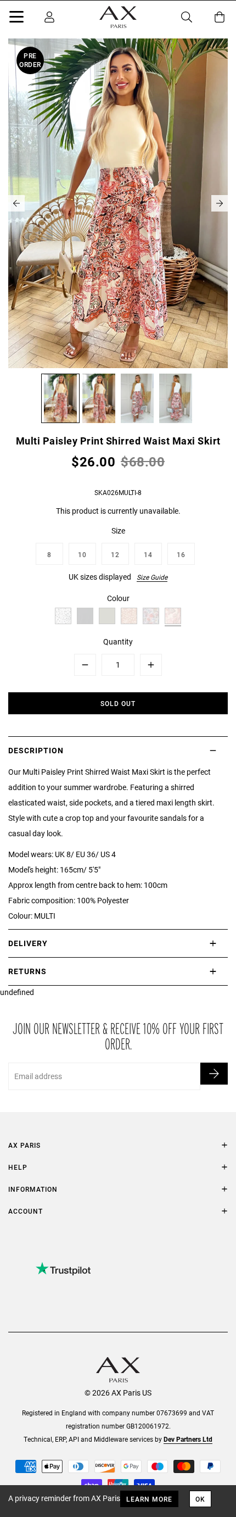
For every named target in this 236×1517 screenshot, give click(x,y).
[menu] (16, 18)
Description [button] (36, 750)
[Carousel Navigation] (118, 203)
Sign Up (214, 1074)
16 (181, 554)
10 (82, 554)
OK (200, 1498)
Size (118, 530)
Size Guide (152, 577)
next (219, 203)
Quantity (118, 641)
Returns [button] (27, 971)
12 (115, 554)
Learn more (149, 1498)
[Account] (49, 17)
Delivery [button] (28, 943)
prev (16, 203)
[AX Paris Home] (118, 17)
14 (148, 554)
